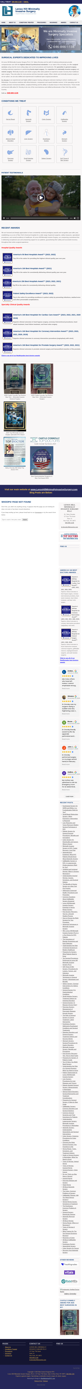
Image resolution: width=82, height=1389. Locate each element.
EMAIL (26, 2)
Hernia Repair (10, 119)
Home (3, 22)
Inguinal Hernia (67, 1178)
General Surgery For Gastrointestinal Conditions (69, 992)
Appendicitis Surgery (69, 1246)
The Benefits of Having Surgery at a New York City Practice (70, 886)
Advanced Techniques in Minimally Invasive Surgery (70, 926)
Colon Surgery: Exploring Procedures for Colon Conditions (70, 1138)
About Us (12, 22)
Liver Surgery (28, 139)
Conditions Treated (26, 22)
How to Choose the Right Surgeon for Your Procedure (70, 920)
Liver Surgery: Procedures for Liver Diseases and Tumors (69, 1081)
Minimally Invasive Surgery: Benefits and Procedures (69, 1049)
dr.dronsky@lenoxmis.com (69, 527)
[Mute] (75, 218)
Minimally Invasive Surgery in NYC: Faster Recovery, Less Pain (70, 848)
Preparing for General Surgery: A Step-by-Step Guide (70, 1102)
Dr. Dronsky (5, 80)
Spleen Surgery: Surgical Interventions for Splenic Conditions (70, 986)
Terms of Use (38, 1381)
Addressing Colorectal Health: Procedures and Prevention (70, 893)
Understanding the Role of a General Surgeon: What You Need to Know (70, 1068)
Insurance (53, 22)
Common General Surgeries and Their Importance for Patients (70, 1115)
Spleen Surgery (46, 158)
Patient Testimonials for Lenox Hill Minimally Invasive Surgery (70, 1075)
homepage (38, 512)
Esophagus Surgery (69, 1244)
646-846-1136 (17, 2)
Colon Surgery (46, 119)
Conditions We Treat (14, 101)
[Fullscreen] (78, 218)
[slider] (39, 218)
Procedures (41, 22)
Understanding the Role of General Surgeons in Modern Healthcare (70, 948)
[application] (41, 197)
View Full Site (41, 1384)
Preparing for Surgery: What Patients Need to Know (70, 954)
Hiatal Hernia (67, 1185)
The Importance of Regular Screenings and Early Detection (70, 941)
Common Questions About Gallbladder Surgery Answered (69, 899)
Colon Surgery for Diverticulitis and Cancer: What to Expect (70, 842)
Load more (69, 796)
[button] (41, 198)
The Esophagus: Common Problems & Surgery (69, 1208)
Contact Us (74, 22)
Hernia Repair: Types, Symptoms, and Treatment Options (69, 1151)
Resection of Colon (69, 1237)
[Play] (4, 218)
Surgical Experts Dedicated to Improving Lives (30, 57)
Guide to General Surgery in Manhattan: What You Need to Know (71, 1157)
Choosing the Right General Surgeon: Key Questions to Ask (70, 1144)
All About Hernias (68, 1221)
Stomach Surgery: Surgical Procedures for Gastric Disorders (70, 1043)
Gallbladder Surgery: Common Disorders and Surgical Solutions (70, 1108)
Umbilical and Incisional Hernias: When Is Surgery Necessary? (71, 871)
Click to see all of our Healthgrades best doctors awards (21, 355)
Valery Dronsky (70, 1294)
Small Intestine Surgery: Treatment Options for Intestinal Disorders (70, 998)
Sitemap (45, 1381)
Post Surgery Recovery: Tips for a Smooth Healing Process (70, 914)
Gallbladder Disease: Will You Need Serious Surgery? (70, 1197)
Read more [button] (66, 689)
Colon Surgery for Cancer (71, 1248)
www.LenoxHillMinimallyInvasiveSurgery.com (54, 489)
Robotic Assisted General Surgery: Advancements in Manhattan (70, 1087)
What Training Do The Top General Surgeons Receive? (70, 1233)
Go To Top (76, 1368)
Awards (63, 22)
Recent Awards (11, 228)
